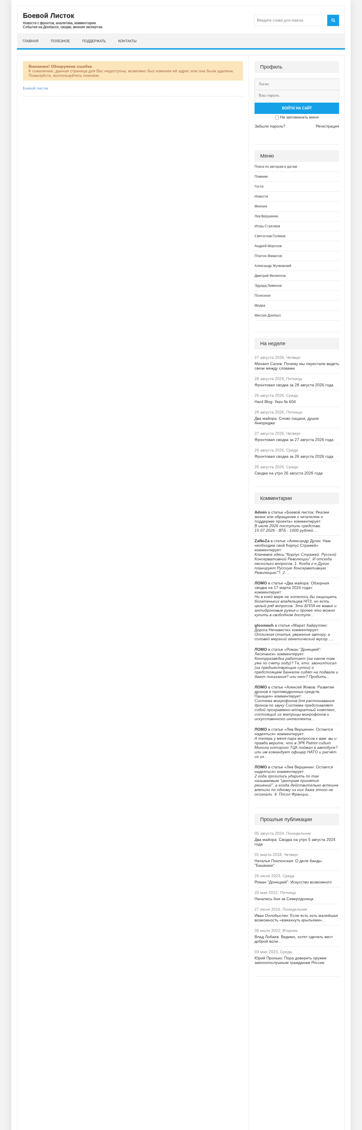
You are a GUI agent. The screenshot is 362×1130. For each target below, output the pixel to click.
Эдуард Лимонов (268, 286)
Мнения (261, 206)
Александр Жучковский (273, 266)
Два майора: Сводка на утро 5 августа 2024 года (295, 841)
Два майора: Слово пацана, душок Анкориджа (287, 420)
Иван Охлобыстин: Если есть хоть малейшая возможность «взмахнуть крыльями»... (296, 917)
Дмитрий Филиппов (270, 276)
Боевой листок (35, 88)
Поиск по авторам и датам (276, 167)
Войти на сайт (297, 108)
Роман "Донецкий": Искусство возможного (293, 882)
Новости (261, 196)
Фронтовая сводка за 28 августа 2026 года (294, 385)
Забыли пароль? (270, 126)
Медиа (260, 306)
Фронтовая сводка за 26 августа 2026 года (294, 456)
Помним (261, 177)
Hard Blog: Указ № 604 (275, 401)
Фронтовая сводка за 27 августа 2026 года (294, 439)
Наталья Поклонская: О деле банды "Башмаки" (288, 863)
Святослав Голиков (270, 236)
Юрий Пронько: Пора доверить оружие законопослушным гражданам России (291, 960)
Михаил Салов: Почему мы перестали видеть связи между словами (297, 365)
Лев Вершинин (266, 216)
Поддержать (94, 41)
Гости (259, 186)
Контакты (127, 41)
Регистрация (327, 126)
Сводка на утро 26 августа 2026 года (289, 473)
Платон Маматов (268, 256)
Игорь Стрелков (267, 226)
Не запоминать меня (299, 117)
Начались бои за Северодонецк (284, 898)
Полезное (60, 41)
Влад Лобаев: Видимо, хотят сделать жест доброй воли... (294, 939)
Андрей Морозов (268, 246)
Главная (30, 41)
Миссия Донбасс (268, 315)
